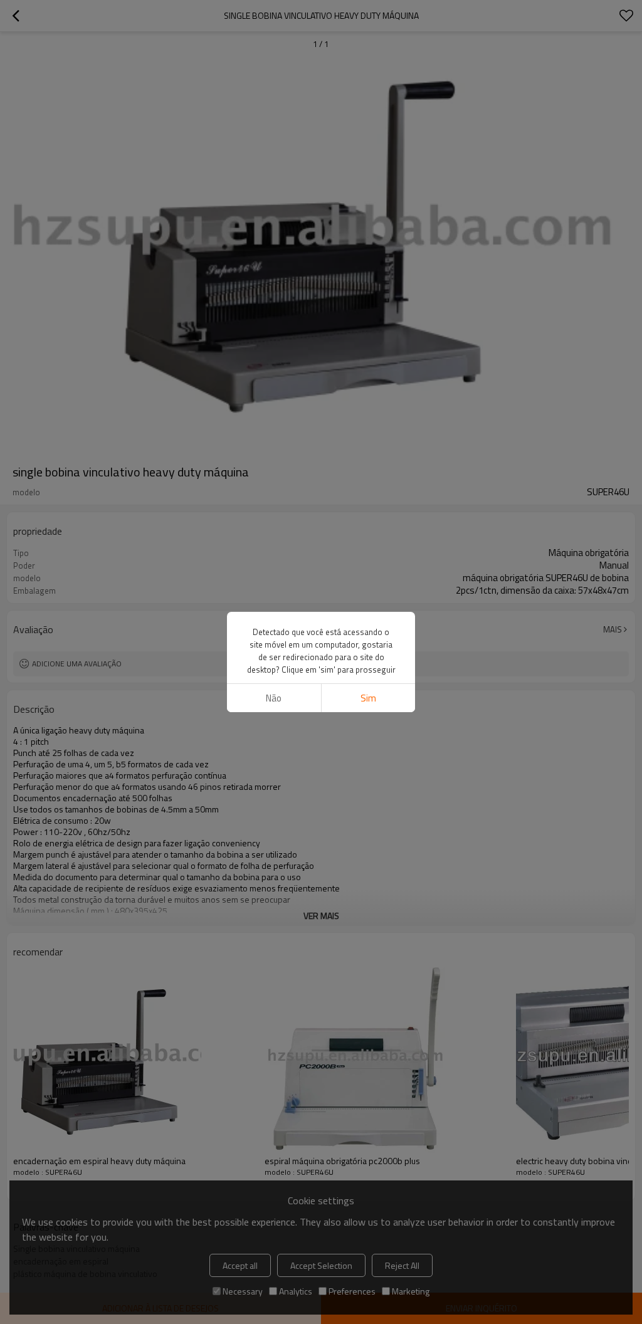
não (274, 698)
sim (368, 698)
